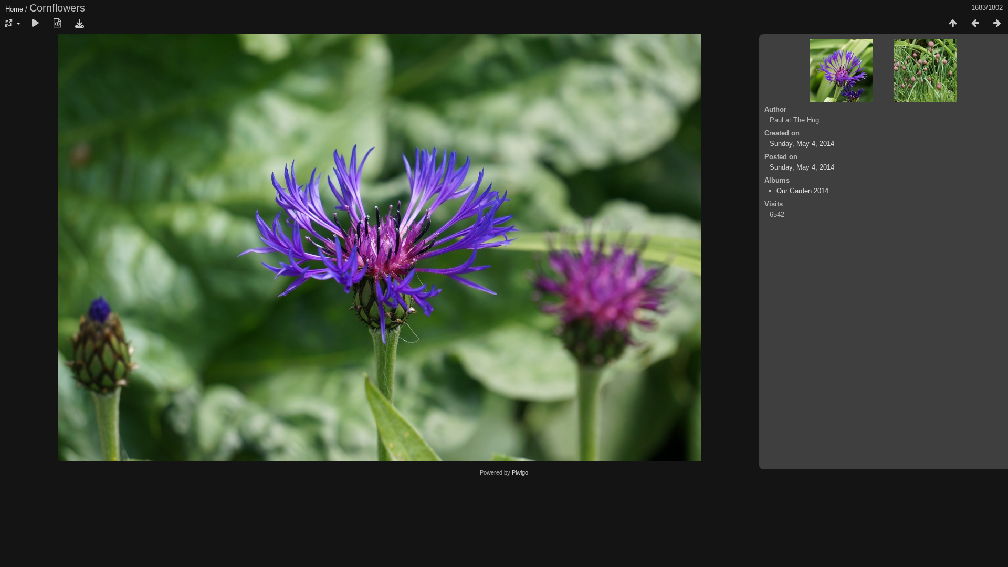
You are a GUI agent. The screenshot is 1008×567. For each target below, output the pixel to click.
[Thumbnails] (953, 23)
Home (14, 9)
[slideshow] (35, 23)
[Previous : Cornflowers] (975, 23)
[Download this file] (79, 23)
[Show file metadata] (57, 23)
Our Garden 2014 (802, 191)
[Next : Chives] (997, 23)
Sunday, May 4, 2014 (802, 144)
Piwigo (520, 472)
